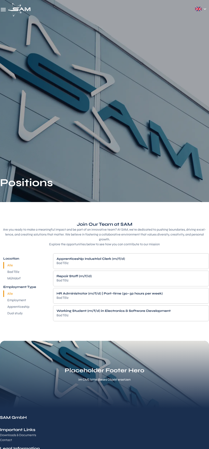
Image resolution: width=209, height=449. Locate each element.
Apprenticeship (18, 307)
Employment (16, 300)
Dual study (15, 313)
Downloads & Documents (18, 435)
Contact (6, 440)
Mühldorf (14, 278)
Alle (10, 265)
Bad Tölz (13, 272)
